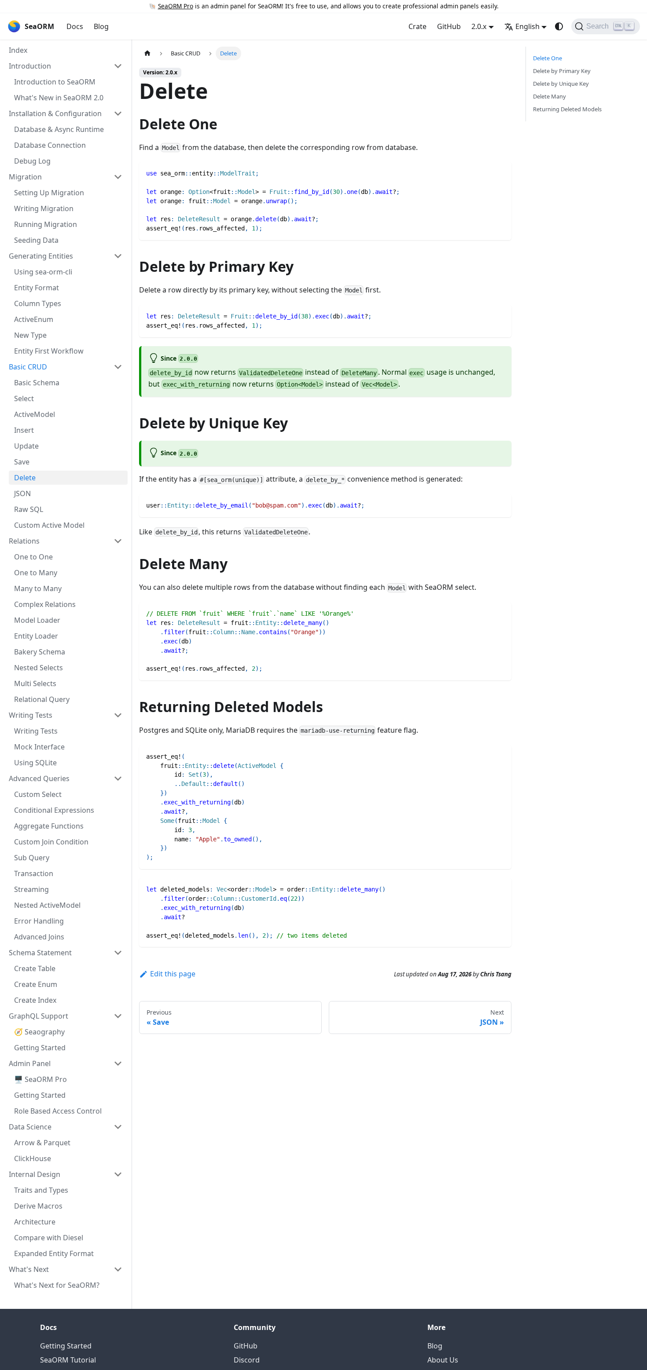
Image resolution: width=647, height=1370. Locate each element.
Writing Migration (44, 208)
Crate (417, 26)
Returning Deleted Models (567, 109)
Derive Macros (38, 1206)
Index (18, 50)
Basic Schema (36, 382)
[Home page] (147, 53)
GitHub (449, 26)
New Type (30, 335)
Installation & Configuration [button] (55, 113)
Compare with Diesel (48, 1237)
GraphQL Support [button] (38, 1016)
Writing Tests (36, 731)
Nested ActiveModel (47, 905)
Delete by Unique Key (561, 84)
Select (24, 398)
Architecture (34, 1222)
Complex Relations (45, 604)
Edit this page (172, 974)
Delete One (547, 58)
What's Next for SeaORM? (56, 1285)
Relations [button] (24, 541)
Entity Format (36, 287)
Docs (74, 26)
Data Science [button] (30, 1127)
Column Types (37, 303)
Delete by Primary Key (562, 71)
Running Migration (45, 224)
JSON (22, 493)
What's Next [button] (29, 1269)
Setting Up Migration (49, 192)
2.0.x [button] (478, 26)
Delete (25, 477)
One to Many (35, 572)
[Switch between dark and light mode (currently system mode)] (559, 26)
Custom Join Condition (51, 842)
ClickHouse (32, 1158)
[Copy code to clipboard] (500, 172)
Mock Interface (39, 747)
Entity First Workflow (49, 351)
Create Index (35, 1000)
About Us (442, 1360)
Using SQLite (35, 762)
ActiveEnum (33, 319)
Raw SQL (28, 509)
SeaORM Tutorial (68, 1360)
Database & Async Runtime (59, 129)
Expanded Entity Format (54, 1253)
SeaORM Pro (175, 6)
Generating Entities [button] (41, 256)
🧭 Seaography (39, 1032)
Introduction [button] (30, 66)
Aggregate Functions (49, 826)
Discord (247, 1360)
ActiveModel (34, 414)
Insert (24, 430)
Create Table (34, 968)
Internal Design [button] (34, 1174)
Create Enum (35, 984)
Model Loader (37, 620)
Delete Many (549, 96)
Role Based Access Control (58, 1111)
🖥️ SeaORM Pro (40, 1079)
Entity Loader (36, 636)
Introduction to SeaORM (55, 82)
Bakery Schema (39, 652)
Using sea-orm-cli (43, 272)
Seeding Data (36, 240)
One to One (33, 557)
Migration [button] (25, 177)
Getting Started (40, 1047)
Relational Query (42, 699)
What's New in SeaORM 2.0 (58, 97)
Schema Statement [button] (40, 952)
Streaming (31, 889)
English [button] (527, 26)
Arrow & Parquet (42, 1142)
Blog (101, 26)
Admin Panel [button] (30, 1063)
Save (21, 462)
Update (26, 446)
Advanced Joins (39, 937)
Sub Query (31, 857)
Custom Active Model (49, 525)
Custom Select (38, 794)
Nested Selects (38, 667)
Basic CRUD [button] (28, 367)
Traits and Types (41, 1190)
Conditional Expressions (54, 810)
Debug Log (32, 161)
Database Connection (50, 145)
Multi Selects (35, 683)
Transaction (33, 873)
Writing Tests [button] (30, 715)
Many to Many (38, 588)
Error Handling (39, 921)
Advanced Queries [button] (39, 778)
